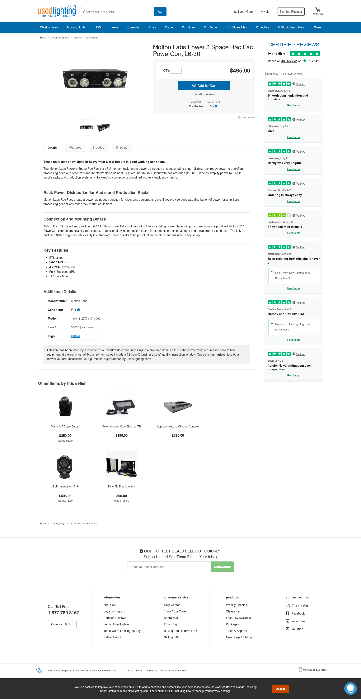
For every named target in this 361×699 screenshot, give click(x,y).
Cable (169, 27)
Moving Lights (76, 27)
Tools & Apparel (236, 631)
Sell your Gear (243, 11)
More (317, 27)
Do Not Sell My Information (172, 670)
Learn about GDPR (161, 691)
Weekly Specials (237, 605)
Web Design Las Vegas (315, 669)
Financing (170, 624)
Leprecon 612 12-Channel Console (178, 426)
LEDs (98, 27)
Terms (126, 670)
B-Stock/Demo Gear (291, 27)
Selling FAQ (171, 637)
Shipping (121, 147)
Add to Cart (206, 85)
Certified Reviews (114, 618)
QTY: (166, 70)
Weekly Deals (49, 27)
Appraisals (171, 618)
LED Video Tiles (236, 27)
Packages (232, 624)
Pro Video (188, 27)
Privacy (138, 670)
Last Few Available (238, 618)
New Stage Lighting (239, 637)
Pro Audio (210, 27)
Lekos (114, 27)
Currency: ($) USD (62, 624)
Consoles (133, 27)
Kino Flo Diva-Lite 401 (121, 486)
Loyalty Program (114, 611)
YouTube (297, 629)
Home (43, 37)
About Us (109, 605)
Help (266, 11)
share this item (247, 117)
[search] (160, 11)
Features (75, 147)
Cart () (318, 13)
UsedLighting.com (60, 37)
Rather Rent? (112, 637)
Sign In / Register (291, 11)
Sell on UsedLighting (117, 624)
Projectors (262, 27)
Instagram (298, 621)
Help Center (172, 605)
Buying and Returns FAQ (180, 631)
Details (52, 147)
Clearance (233, 611)
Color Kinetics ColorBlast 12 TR (121, 426)
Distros (77, 37)
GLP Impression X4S (65, 486)
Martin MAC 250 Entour (65, 426)
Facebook (298, 613)
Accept (280, 689)
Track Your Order (175, 611)
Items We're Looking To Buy (122, 631)
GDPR (150, 670)
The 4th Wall (300, 605)
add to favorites (206, 94)
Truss (152, 27)
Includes (98, 147)
